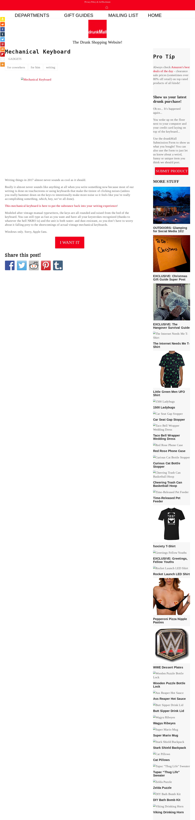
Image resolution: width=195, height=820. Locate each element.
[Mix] (2, 49)
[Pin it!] (46, 265)
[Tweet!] (22, 265)
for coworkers (16, 67)
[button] (178, 14)
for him (35, 67)
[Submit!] (34, 265)
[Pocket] (2, 59)
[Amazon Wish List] (2, 19)
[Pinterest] (2, 44)
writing (50, 67)
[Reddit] (2, 24)
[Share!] (10, 265)
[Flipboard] (2, 54)
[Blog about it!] (58, 265)
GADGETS (15, 58)
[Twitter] (2, 39)
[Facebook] (2, 29)
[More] (2, 64)
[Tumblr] (2, 34)
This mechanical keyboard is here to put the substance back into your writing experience (61, 205)
